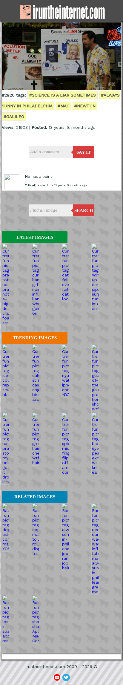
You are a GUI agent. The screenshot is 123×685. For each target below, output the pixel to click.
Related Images (34, 496)
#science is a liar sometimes (62, 95)
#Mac (63, 105)
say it (83, 152)
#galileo (14, 116)
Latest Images (34, 237)
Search (83, 210)
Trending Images (35, 337)
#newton (85, 105)
